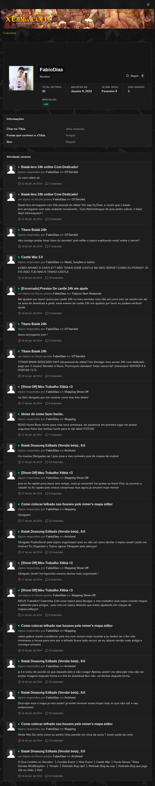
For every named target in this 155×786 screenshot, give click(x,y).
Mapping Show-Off (76, 391)
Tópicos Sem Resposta (86, 293)
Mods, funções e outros (80, 262)
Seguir (136, 75)
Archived (69, 450)
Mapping (70, 419)
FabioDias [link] (9, 33)
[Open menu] (148, 4)
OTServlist (71, 172)
